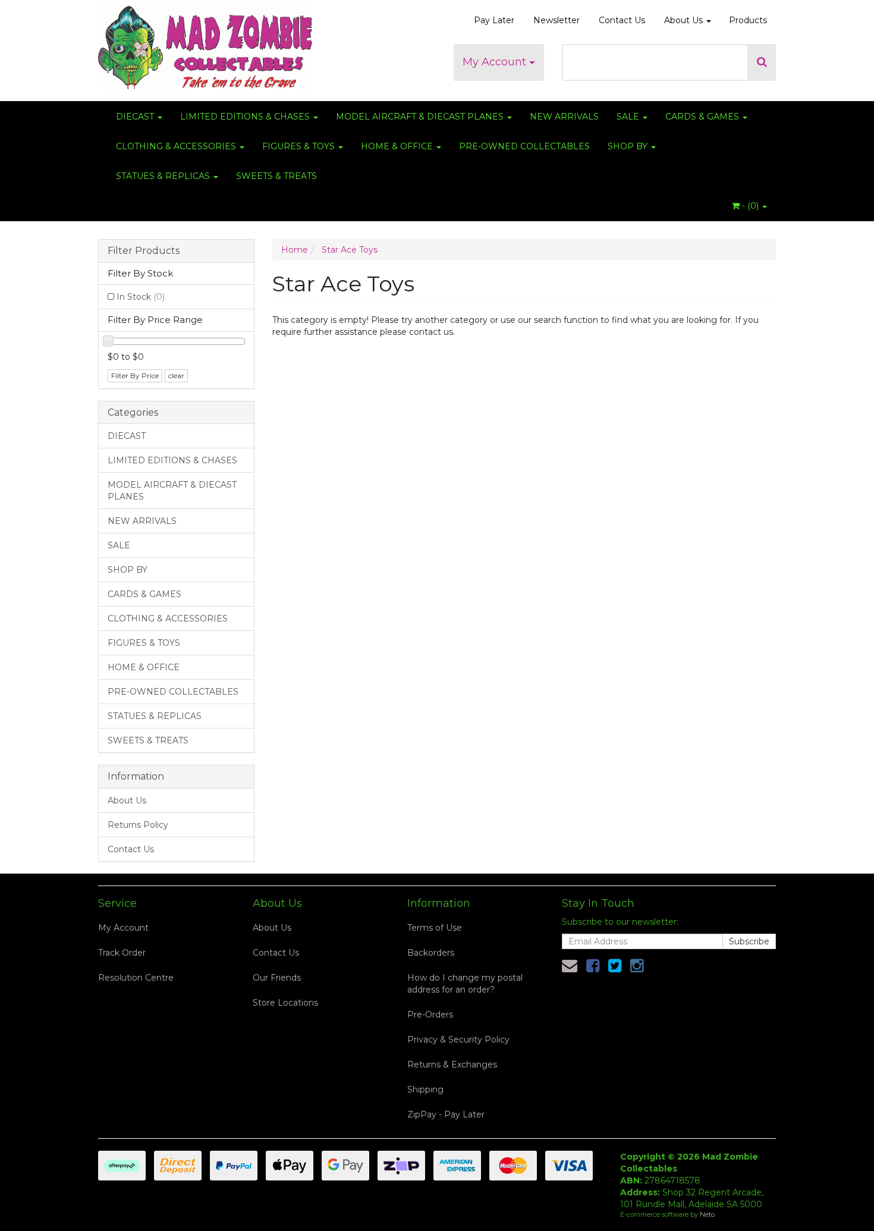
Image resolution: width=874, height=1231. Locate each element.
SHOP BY (629, 146)
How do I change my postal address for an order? (465, 983)
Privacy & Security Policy (458, 1039)
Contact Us (622, 20)
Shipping (425, 1089)
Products (748, 20)
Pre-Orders (430, 1014)
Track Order (122, 952)
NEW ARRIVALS (564, 116)
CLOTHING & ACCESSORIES (177, 146)
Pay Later (494, 20)
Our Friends (277, 977)
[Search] (762, 62)
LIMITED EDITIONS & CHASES (246, 116)
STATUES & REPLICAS (164, 176)
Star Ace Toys (350, 249)
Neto (707, 1214)
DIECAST (136, 116)
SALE (629, 116)
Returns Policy (138, 824)
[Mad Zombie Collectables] (205, 44)
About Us (684, 20)
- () (750, 205)
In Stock (141, 296)
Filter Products (144, 251)
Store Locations (285, 1002)
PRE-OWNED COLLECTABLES (524, 146)
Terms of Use (434, 927)
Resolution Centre (136, 977)
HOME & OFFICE (398, 146)
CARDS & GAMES (703, 116)
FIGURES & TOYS (299, 146)
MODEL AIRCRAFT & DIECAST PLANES (421, 116)
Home (294, 249)
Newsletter (556, 20)
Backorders (430, 952)
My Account (496, 61)
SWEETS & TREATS (276, 176)
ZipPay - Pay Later (446, 1114)
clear (176, 375)
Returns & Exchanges (452, 1064)
